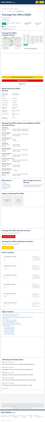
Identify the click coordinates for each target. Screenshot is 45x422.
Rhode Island (11, 8)
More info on (5, 318)
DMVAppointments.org (5, 416)
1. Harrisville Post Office (9, 327)
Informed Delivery (6, 184)
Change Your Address (6, 187)
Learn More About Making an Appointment (23, 77)
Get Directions (17, 47)
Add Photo (23, 84)
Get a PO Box (5, 188)
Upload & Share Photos (7, 200)
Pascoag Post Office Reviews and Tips (11, 322)
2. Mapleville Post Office (9, 328)
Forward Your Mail (6, 185)
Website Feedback (29, 415)
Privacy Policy (36, 415)
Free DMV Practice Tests (15, 417)
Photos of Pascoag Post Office (9, 321)
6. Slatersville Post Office (9, 334)
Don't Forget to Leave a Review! (10, 320)
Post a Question (7, 247)
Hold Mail (4, 183)
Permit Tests (31, 417)
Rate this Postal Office (20, 11)
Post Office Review (5, 8)
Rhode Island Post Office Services (10, 315)
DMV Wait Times (24, 417)
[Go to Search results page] (37, 2)
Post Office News (21, 415)
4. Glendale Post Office (9, 331)
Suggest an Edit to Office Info (10, 26)
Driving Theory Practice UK (40, 417)
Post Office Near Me (12, 415)
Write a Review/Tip (23, 80)
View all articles (5, 388)
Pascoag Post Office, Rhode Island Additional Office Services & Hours (18, 317)
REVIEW (8, 2)
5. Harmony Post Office (9, 332)
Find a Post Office (4, 415)
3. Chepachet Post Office (9, 329)
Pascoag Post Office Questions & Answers (12, 324)
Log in (41, 2)
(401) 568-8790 (39, 23)
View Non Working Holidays (30, 48)
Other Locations (6, 325)
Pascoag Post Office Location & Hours (11, 314)
